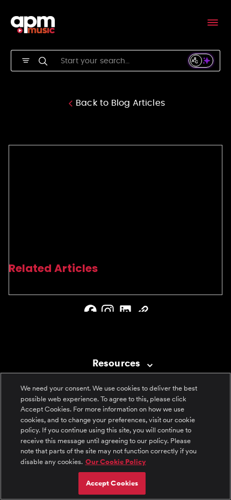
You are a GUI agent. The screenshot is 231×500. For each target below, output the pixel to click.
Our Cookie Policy (115, 462)
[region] (115, 436)
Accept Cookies (112, 483)
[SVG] (26, 59)
